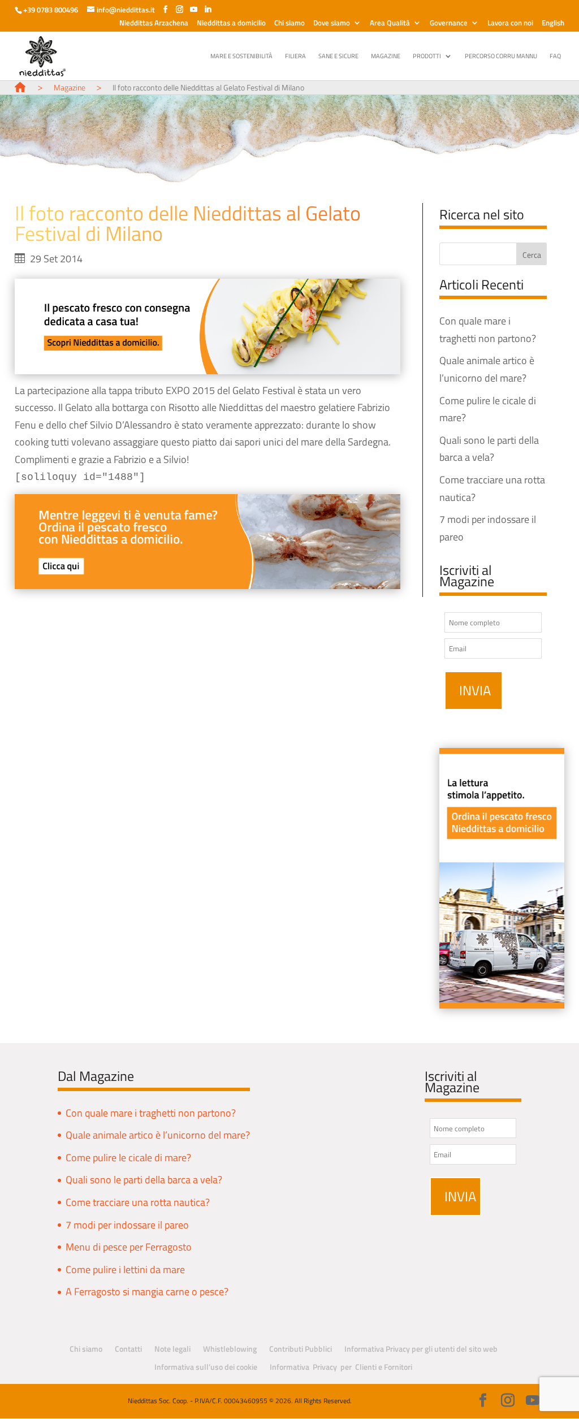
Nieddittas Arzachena (153, 23)
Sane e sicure (338, 56)
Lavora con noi (510, 23)
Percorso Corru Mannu (501, 56)
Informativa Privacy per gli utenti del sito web (421, 1349)
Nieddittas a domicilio (231, 23)
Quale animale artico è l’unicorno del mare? (158, 1135)
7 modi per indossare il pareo (127, 1224)
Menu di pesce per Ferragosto (129, 1246)
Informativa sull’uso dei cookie (205, 1367)
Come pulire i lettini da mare (125, 1269)
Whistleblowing (230, 1349)
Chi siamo (289, 23)
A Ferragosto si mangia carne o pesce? (147, 1291)
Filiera (295, 56)
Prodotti (427, 56)
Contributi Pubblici (300, 1349)
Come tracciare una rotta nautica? (138, 1202)
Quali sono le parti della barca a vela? (144, 1179)
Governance (449, 23)
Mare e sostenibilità (241, 56)
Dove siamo (331, 23)
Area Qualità (390, 23)
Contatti (128, 1349)
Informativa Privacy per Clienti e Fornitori (341, 1367)
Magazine (385, 56)
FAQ (555, 56)
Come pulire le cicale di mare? (128, 1157)
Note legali (172, 1349)
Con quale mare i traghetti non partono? (151, 1113)
